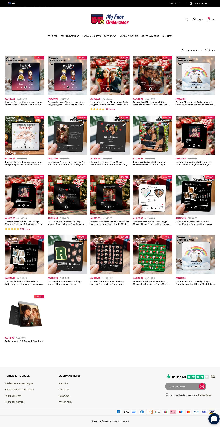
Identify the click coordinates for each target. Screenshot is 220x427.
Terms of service (13, 395)
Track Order (200, 3)
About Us (63, 383)
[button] (186, 19)
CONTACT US (175, 3)
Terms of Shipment (14, 401)
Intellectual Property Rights (19, 383)
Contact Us (64, 389)
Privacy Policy (65, 401)
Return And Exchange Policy (19, 389)
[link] (52, 36)
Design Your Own (24, 110)
